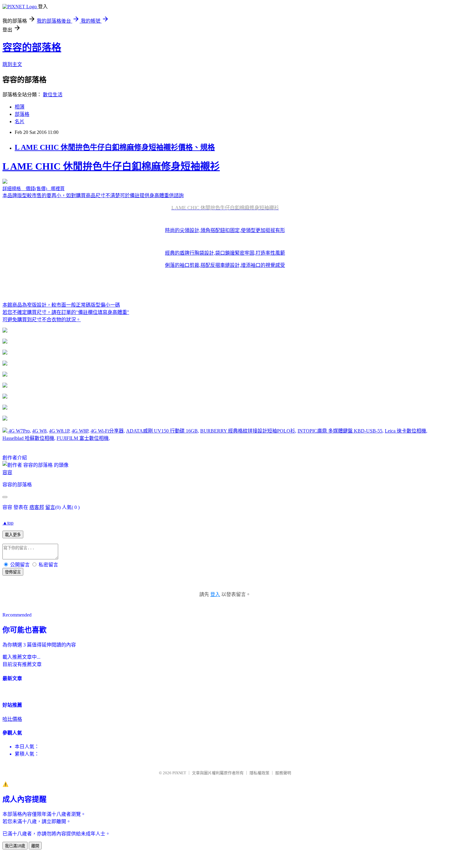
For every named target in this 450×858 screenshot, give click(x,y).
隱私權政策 (259, 773)
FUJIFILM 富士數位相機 (83, 438)
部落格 (22, 114)
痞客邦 (36, 507)
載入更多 (13, 534)
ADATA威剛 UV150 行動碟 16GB (162, 430)
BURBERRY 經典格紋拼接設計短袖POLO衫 (247, 430)
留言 (50, 507)
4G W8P (80, 430)
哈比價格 (12, 719)
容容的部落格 (31, 47)
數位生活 (52, 94)
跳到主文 (12, 64)
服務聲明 (283, 773)
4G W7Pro (19, 430)
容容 (7, 472)
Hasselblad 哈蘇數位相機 (28, 438)
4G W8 (39, 430)
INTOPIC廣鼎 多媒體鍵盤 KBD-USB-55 (340, 430)
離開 (35, 846)
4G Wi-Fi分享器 (107, 430)
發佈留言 (13, 572)
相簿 (19, 106)
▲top (7, 522)
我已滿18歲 (15, 846)
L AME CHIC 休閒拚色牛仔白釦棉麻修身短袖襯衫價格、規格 (115, 147)
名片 (19, 121)
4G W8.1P (59, 430)
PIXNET (179, 773)
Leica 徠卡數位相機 (405, 430)
